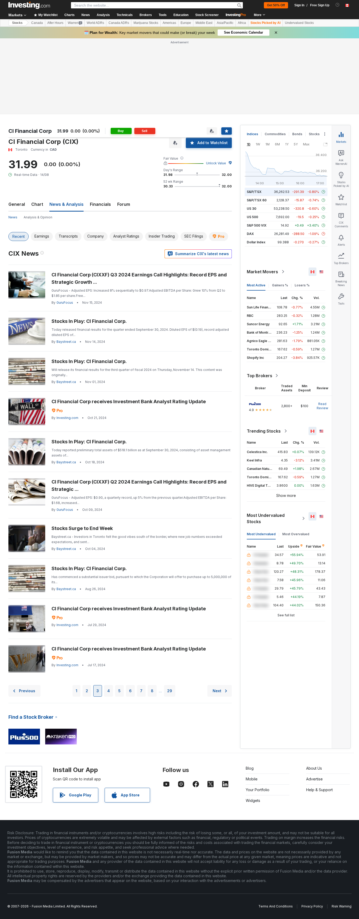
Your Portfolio (257, 789)
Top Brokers (259, 375)
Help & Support (319, 789)
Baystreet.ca (66, 342)
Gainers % (280, 285)
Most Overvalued (295, 534)
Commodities (275, 134)
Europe (186, 23)
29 (169, 691)
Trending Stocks (264, 431)
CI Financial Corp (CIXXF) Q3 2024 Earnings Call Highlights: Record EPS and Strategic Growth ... (139, 278)
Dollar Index (256, 242)
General (16, 204)
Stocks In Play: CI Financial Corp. (89, 321)
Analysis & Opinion (38, 217)
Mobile (252, 779)
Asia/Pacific (225, 23)
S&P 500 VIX (256, 225)
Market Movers (262, 271)
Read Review (322, 406)
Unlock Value (216, 163)
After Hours (55, 23)
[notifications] (338, 4)
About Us (314, 768)
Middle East (204, 23)
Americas (169, 23)
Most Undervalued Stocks (266, 518)
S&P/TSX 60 (256, 200)
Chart (37, 204)
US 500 (252, 217)
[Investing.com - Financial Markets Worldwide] (29, 5)
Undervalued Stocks (299, 23)
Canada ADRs (119, 23)
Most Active (256, 285)
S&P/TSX (254, 192)
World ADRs (95, 23)
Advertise (314, 779)
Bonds (297, 134)
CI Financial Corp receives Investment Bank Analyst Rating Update (129, 401)
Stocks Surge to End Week (82, 528)
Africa (242, 23)
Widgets (253, 800)
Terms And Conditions (275, 906)
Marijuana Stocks (146, 23)
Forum (123, 204)
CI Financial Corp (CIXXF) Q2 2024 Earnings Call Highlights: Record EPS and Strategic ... (139, 485)
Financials (100, 204)
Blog (250, 768)
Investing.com (67, 418)
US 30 (251, 209)
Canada (37, 23)
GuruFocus (65, 302)
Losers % (302, 285)
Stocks (17, 23)
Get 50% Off (276, 5)
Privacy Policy (312, 906)
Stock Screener (207, 15)
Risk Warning (341, 906)
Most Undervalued (261, 534)
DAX (250, 234)
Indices (252, 134)
